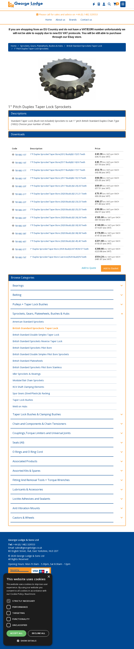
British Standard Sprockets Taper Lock (84, 45)
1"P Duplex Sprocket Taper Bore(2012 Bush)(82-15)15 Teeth (57, 154)
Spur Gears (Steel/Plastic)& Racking (31, 393)
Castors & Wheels (23, 517)
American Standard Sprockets (28, 321)
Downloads (18, 134)
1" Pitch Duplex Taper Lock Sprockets (31, 48)
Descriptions (18, 113)
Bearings (18, 285)
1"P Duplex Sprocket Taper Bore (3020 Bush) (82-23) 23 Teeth (58, 201)
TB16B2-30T (20, 225)
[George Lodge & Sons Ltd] (25, 4)
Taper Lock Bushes (23, 399)
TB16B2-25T (20, 210)
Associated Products (25, 461)
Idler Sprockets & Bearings (27, 373)
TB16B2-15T (20, 154)
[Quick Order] (93, 4)
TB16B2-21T (20, 194)
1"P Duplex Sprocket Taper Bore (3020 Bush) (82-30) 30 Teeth (58, 225)
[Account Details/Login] (103, 4)
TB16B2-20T (20, 186)
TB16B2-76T (20, 257)
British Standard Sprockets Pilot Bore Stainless (37, 367)
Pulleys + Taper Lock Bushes (30, 304)
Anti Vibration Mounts (26, 508)
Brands (73, 19)
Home (48, 19)
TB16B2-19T (20, 178)
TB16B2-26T (20, 218)
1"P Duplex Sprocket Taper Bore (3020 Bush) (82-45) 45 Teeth (58, 241)
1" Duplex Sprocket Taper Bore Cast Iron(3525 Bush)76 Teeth (58, 257)
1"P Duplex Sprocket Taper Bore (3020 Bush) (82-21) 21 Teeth (58, 193)
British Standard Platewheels (28, 360)
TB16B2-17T (20, 170)
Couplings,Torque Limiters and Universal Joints (42, 433)
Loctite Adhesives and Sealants (31, 499)
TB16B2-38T (20, 233)
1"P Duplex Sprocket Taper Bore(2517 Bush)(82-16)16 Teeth (57, 162)
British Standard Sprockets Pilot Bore (32, 347)
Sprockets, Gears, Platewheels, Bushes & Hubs (41, 45)
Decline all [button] (38, 633)
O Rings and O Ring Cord (28, 452)
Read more (30, 594)
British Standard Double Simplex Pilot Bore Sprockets (41, 354)
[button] (28, 640)
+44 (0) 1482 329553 (87, 14)
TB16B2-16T (20, 162)
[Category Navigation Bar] (123, 4)
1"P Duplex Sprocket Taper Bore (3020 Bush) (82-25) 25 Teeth (58, 209)
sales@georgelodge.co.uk (28, 547)
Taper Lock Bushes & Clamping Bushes (37, 414)
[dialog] (27, 609)
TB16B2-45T (20, 241)
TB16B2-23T (20, 202)
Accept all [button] (16, 633)
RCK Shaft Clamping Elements (28, 386)
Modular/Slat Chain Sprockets (28, 380)
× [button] (48, 576)
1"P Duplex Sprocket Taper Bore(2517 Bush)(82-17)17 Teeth (57, 170)
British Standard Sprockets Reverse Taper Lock (37, 341)
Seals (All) (18, 442)
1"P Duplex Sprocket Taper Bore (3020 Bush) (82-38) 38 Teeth (58, 233)
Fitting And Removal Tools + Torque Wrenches (41, 480)
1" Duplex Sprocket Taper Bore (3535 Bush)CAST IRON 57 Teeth (59, 249)
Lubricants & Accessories (28, 489)
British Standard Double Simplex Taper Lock (36, 334)
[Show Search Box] (109, 4)
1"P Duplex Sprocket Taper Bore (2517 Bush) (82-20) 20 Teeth (58, 185)
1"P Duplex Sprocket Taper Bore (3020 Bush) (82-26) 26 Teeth (58, 217)
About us (60, 19)
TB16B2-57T (20, 249)
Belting (17, 295)
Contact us (86, 19)
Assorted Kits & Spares (26, 470)
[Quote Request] (99, 4)
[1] (67, 79)
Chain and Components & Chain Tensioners (39, 424)
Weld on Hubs (20, 406)
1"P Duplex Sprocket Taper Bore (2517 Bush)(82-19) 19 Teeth (58, 178)
